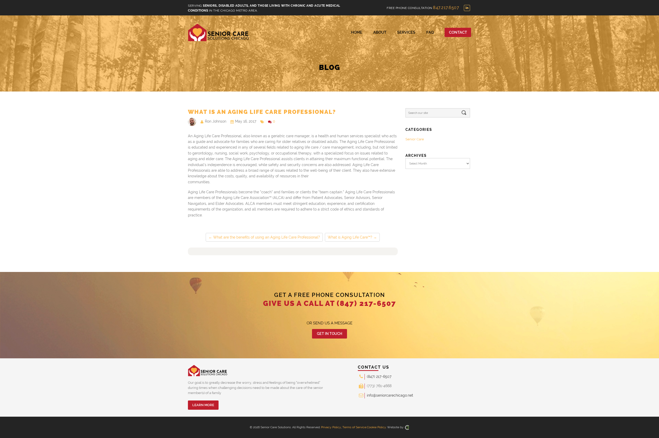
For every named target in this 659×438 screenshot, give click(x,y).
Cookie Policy (376, 427)
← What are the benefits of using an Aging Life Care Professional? (264, 237)
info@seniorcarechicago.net (390, 395)
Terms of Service (354, 427)
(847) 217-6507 (366, 303)
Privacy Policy (331, 427)
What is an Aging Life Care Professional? (262, 111)
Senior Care (414, 139)
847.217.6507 (446, 7)
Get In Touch (329, 334)
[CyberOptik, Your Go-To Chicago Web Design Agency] (407, 427)
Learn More (203, 405)
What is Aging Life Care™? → (352, 237)
